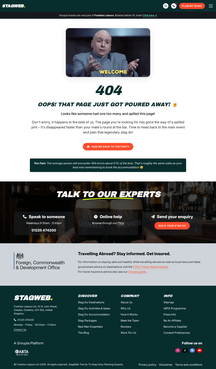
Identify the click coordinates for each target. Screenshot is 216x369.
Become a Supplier (175, 326)
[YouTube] (199, 350)
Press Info (170, 314)
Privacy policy (147, 364)
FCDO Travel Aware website (150, 266)
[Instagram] (177, 350)
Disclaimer (165, 364)
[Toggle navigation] (211, 6)
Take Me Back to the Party (110, 146)
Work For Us (128, 332)
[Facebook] (192, 350)
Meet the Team (130, 320)
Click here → (150, 15)
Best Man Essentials (90, 326)
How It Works (129, 314)
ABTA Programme (175, 308)
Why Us (125, 308)
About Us (126, 302)
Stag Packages (87, 320)
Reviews (126, 326)
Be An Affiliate (172, 320)
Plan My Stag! (192, 6)
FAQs (121, 223)
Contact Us (20, 329)
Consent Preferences (177, 332)
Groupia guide (137, 271)
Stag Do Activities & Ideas (94, 308)
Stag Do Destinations (91, 302)
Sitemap (169, 302)
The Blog (83, 332)
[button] (174, 6)
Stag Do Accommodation (94, 314)
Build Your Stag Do (172, 225)
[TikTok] (185, 350)
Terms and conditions (188, 364)
